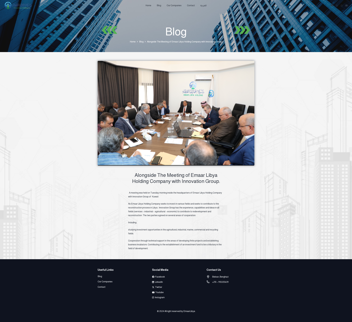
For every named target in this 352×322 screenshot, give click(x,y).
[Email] (346, 5)
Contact (101, 287)
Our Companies (105, 281)
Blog (100, 276)
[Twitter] (337, 5)
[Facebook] (332, 5)
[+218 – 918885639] (209, 282)
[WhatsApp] (341, 5)
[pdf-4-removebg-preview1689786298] (18, 5)
